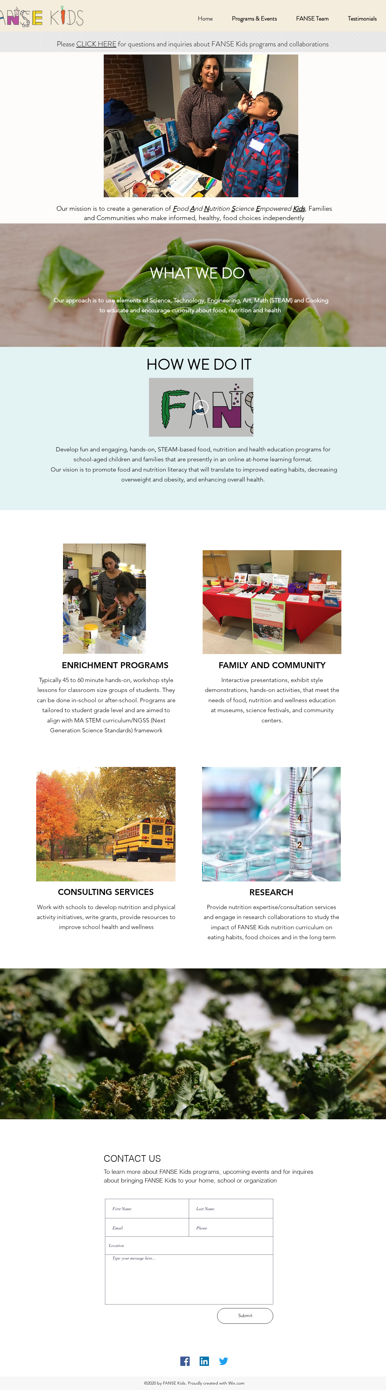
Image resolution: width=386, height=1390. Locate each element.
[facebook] (185, 1361)
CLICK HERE (96, 44)
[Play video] (201, 407)
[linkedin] (204, 1361)
